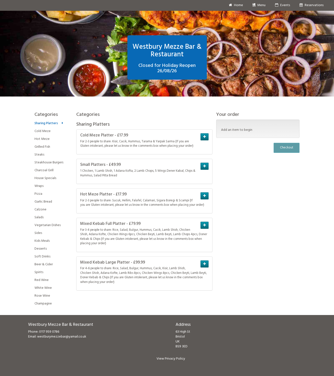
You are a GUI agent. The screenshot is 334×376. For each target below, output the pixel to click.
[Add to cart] (204, 136)
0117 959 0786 (49, 332)
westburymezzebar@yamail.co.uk (61, 337)
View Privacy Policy (170, 359)
